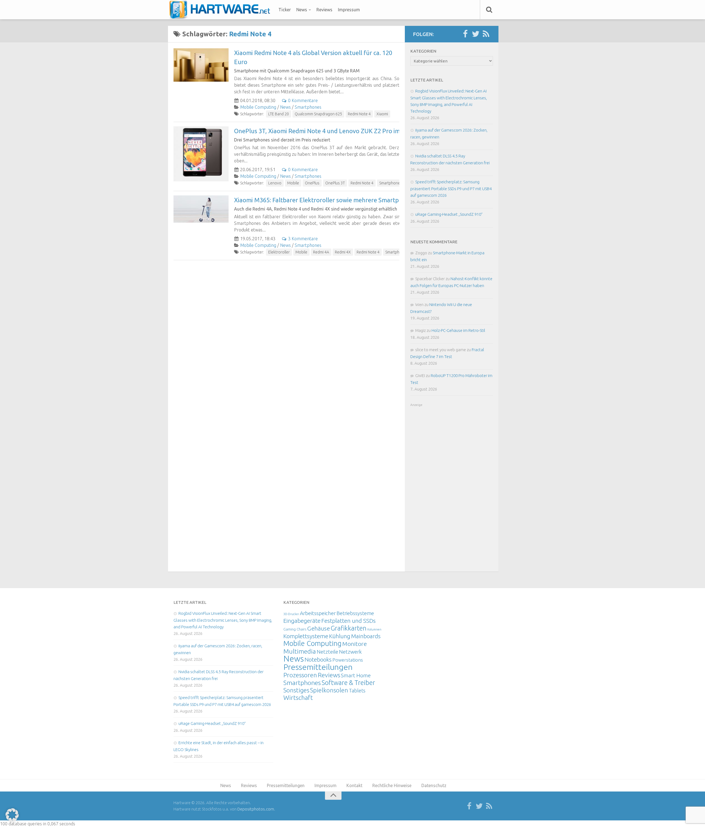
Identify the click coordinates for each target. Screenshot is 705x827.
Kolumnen (374, 629)
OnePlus (312, 183)
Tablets (357, 690)
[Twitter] (475, 34)
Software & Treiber (348, 682)
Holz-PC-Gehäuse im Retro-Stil (458, 330)
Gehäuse (318, 628)
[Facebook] (465, 34)
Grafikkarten (349, 628)
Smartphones (308, 107)
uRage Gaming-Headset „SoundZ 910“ (448, 214)
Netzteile (327, 652)
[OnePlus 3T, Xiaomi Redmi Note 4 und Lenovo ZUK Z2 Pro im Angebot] (201, 153)
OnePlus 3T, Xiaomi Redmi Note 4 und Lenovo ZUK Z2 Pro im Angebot (330, 130)
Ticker (284, 9)
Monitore (354, 643)
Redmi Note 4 (359, 114)
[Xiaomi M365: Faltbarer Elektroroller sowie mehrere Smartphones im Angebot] (201, 209)
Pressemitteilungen (317, 666)
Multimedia (299, 651)
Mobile (293, 183)
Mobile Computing (258, 107)
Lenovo (274, 183)
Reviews (324, 9)
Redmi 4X (343, 252)
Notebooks (318, 659)
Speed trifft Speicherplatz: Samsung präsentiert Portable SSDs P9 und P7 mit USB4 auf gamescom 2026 (451, 188)
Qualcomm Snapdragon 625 (318, 114)
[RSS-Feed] (486, 34)
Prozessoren (300, 675)
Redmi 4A (321, 252)
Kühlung (339, 636)
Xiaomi (382, 114)
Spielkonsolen (329, 690)
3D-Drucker (291, 614)
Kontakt (354, 785)
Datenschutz (433, 785)
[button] (12, 815)
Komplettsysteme (305, 636)
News (301, 9)
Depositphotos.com (255, 809)
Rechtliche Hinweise (391, 785)
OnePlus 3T (335, 183)
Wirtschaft (298, 697)
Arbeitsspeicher (318, 613)
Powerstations (347, 659)
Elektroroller (279, 252)
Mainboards (366, 636)
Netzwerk (350, 652)
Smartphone (389, 183)
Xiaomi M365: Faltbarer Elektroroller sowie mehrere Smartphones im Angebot (341, 199)
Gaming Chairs (294, 629)
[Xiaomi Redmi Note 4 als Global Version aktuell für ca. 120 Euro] (201, 65)
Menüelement (221, 9)
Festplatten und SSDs (348, 620)
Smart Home (356, 675)
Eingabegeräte (302, 621)
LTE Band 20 (278, 114)
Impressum (349, 9)
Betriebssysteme (355, 613)
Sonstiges (296, 690)
